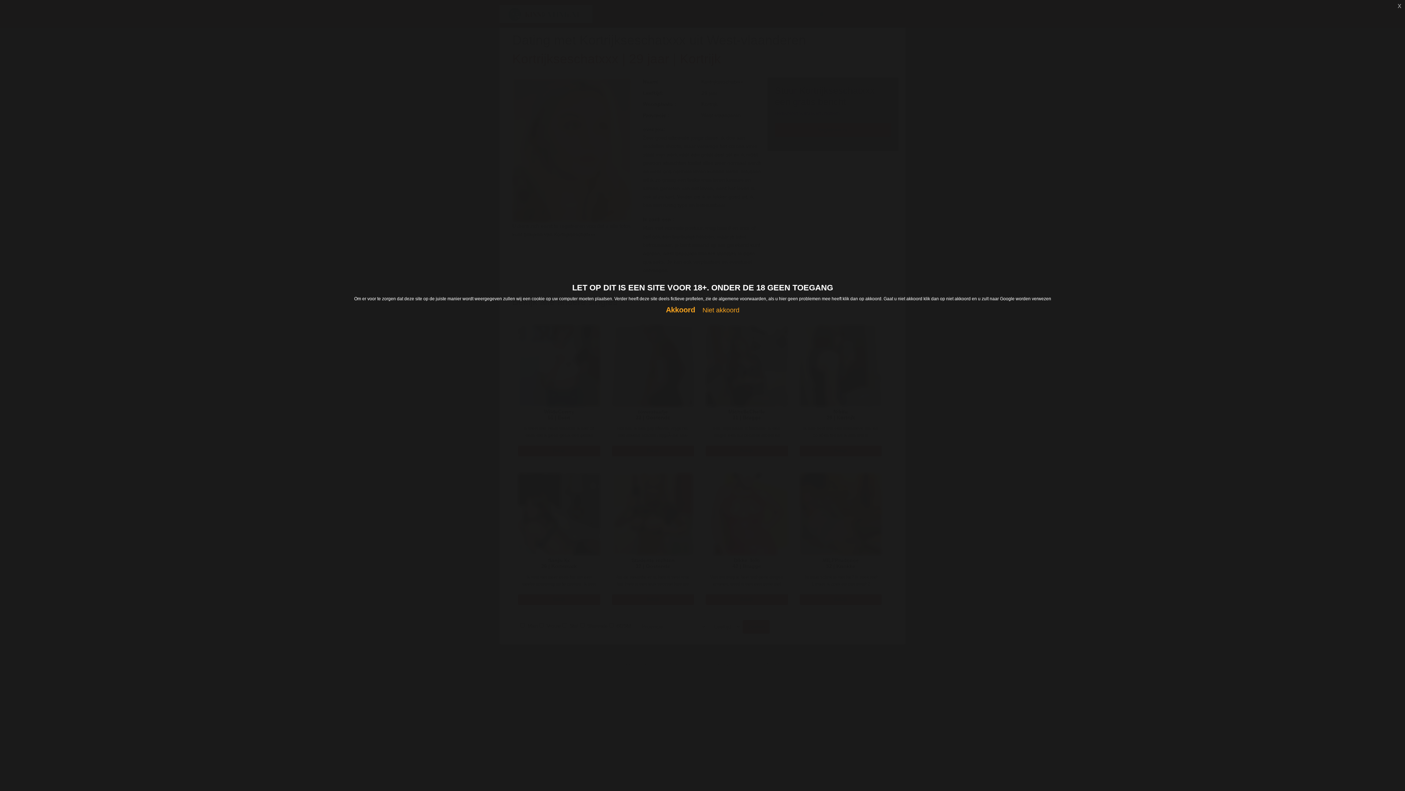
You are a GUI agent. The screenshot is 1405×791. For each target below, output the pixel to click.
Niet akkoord (720, 310)
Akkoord (680, 310)
